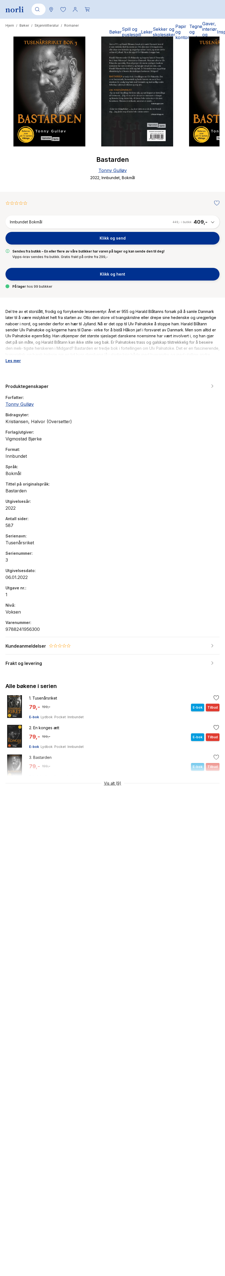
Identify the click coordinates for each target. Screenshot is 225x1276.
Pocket (60, 717)
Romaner (71, 25)
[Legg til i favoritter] (215, 203)
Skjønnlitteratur (47, 25)
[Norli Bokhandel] (14, 9)
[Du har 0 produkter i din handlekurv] (87, 9)
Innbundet (76, 717)
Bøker (24, 25)
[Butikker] (51, 9)
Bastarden (40, 757)
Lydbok (47, 717)
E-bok (34, 717)
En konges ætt (44, 727)
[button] (63, 9)
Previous (17, 112)
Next (208, 112)
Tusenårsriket (43, 698)
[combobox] (38, 9)
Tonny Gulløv (113, 170)
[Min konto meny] (75, 9)
